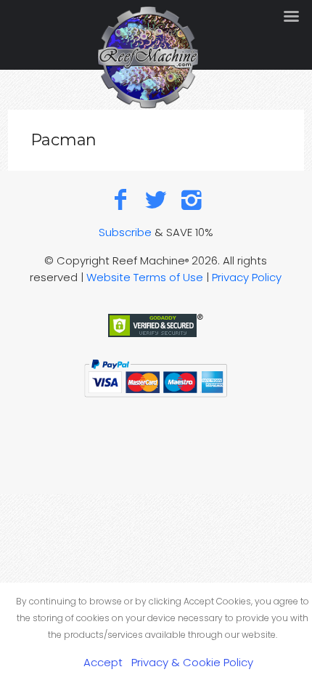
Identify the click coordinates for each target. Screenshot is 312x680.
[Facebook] (120, 199)
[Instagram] (191, 199)
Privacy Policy (247, 277)
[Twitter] (156, 199)
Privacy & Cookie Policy (192, 662)
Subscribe (125, 232)
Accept (103, 662)
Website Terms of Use (144, 277)
